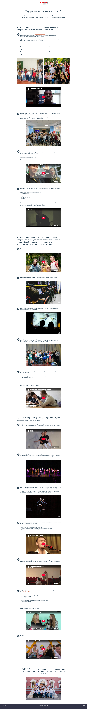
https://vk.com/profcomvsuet (25, 591)
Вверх (84, 705)
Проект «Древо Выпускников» (43, 705)
